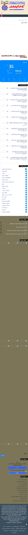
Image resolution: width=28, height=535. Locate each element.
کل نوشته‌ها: (24, 498)
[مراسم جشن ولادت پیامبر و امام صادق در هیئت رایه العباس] (4, 147)
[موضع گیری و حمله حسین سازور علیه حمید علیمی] (23, 445)
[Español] (24, 55)
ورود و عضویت (22, 530)
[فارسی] (19, 55)
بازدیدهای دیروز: (23, 483)
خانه (26, 19)
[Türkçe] (23, 55)
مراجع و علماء (5, 179)
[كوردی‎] (26, 55)
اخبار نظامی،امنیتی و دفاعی (8, 181)
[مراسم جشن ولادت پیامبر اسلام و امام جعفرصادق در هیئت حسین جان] (4, 153)
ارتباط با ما (14, 532)
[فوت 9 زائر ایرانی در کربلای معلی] (14, 347)
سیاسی (3, 173)
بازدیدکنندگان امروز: (23, 481)
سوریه (24, 28)
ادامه (24, 48)
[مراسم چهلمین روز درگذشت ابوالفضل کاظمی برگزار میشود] (5, 445)
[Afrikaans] (26, 57)
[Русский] (17, 55)
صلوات (17, 472)
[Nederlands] (23, 57)
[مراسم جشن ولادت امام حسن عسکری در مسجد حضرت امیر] (4, 118)
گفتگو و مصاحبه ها (6, 201)
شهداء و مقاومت (5, 205)
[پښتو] (21, 55)
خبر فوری (4, 209)
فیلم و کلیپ (4, 171)
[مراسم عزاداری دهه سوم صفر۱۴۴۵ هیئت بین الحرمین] (14, 342)
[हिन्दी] (14, 55)
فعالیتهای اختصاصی (6, 177)
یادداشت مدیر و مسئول (7, 194)
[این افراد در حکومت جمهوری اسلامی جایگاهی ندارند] (4, 124)
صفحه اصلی (22, 526)
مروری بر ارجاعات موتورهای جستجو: (19, 496)
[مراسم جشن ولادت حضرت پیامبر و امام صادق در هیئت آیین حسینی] (4, 141)
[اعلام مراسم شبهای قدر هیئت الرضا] (5, 394)
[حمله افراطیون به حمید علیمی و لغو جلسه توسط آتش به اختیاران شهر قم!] (14, 445)
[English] (21, 57)
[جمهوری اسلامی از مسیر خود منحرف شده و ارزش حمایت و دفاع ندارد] (4, 101)
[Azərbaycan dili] (4, 55)
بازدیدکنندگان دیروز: (23, 485)
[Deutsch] (11, 55)
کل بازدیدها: (24, 492)
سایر (4, 526)
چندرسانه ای (4, 207)
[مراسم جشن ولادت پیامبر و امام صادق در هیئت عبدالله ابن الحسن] (4, 130)
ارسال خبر (13, 528)
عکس (3, 184)
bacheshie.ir (14, 522)
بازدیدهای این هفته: (23, 488)
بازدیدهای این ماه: (23, 490)
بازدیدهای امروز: (23, 479)
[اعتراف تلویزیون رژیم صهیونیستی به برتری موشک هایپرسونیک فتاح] (5, 342)
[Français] (9, 55)
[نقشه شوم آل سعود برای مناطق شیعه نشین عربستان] (23, 342)
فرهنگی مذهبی (5, 175)
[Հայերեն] (6, 55)
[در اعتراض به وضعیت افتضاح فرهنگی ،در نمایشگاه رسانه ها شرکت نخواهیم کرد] (4, 95)
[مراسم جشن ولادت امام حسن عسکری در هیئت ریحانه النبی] (4, 113)
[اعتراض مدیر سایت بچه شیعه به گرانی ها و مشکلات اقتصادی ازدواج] (4, 89)
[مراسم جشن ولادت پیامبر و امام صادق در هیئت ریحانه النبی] (4, 136)
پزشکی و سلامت (5, 190)
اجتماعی (3, 188)
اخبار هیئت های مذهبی (6, 169)
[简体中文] (2, 55)
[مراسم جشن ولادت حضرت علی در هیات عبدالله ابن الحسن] (23, 244)
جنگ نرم (3, 199)
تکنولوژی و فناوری (6, 211)
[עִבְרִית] (12, 55)
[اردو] (16, 55)
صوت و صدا (4, 196)
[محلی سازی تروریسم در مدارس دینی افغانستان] (14, 291)
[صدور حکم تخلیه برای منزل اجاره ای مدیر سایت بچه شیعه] (4, 107)
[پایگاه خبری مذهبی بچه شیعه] (13, 6)
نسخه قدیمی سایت (6, 528)
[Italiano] (7, 55)
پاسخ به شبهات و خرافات (21, 528)
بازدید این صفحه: (23, 494)
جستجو (25, 453)
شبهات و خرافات (5, 203)
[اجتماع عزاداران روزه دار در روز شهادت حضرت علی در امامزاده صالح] (23, 347)
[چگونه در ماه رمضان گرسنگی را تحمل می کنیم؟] (5, 244)
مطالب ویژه (4, 192)
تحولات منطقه (5, 186)
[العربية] (24, 57)
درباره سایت (6, 530)
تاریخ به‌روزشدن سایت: (22, 500)
